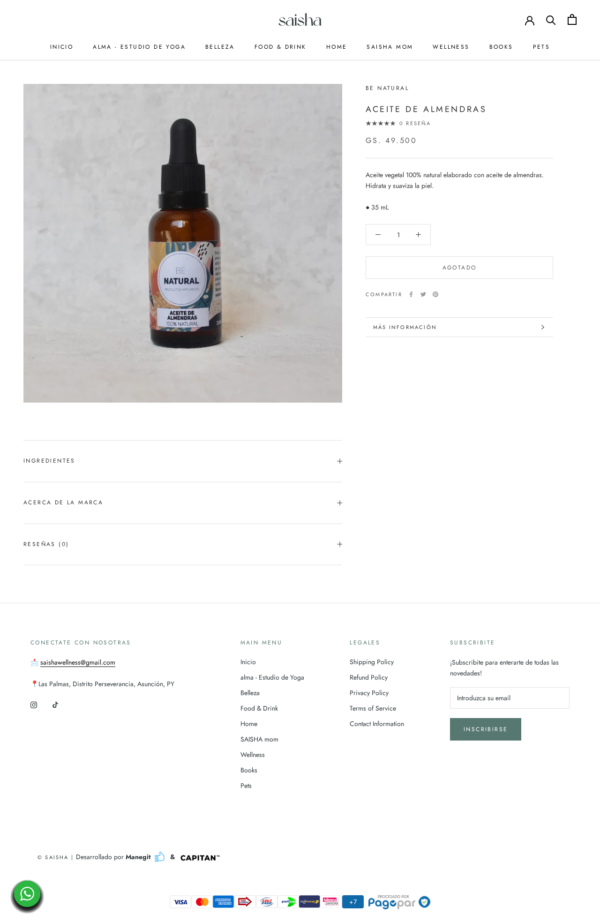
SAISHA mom (390, 47)
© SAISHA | (57, 857)
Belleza (220, 47)
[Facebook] (411, 294)
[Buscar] (551, 19)
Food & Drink (281, 47)
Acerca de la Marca (63, 502)
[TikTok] (55, 704)
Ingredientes (49, 461)
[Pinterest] (435, 294)
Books (501, 47)
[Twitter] (423, 294)
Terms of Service (373, 708)
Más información (405, 327)
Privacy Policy (369, 692)
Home (336, 47)
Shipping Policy (372, 661)
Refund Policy (369, 677)
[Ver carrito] (572, 19)
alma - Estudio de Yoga (139, 47)
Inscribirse (486, 729)
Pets (541, 47)
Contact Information (377, 723)
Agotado (459, 267)
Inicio (61, 47)
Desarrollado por (114, 856)
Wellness (451, 47)
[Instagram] (33, 704)
